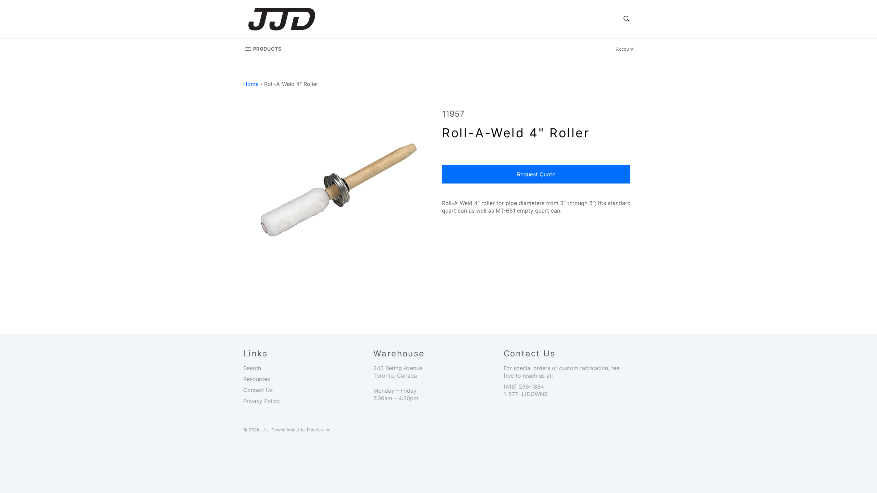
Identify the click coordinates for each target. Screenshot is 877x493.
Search (252, 368)
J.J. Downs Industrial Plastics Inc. (297, 429)
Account (625, 49)
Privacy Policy (261, 400)
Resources (256, 379)
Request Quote (536, 174)
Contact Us (258, 390)
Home (251, 83)
